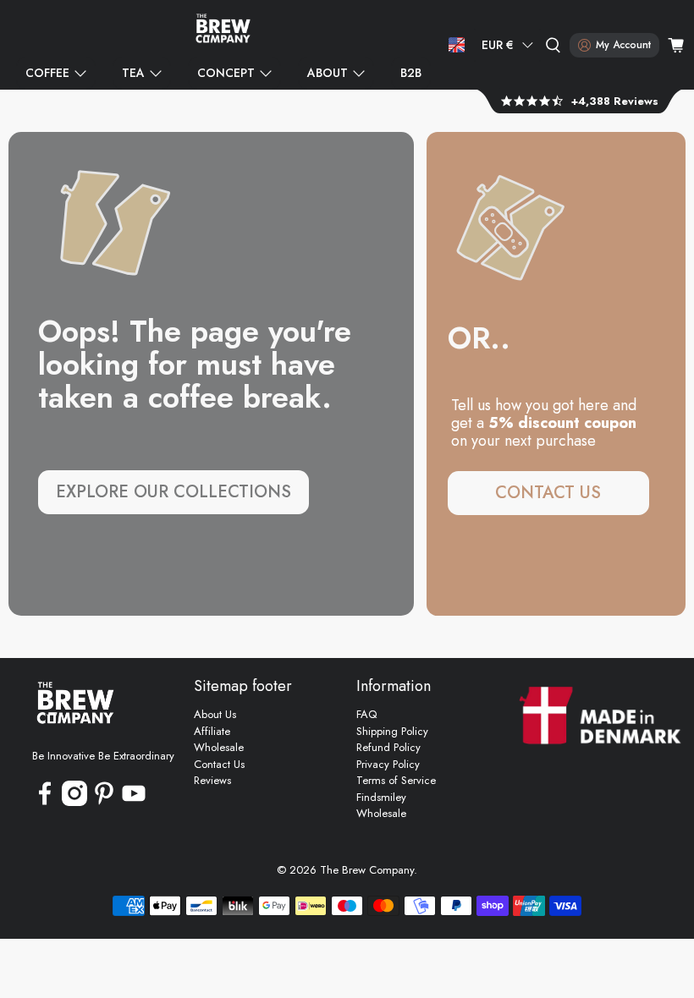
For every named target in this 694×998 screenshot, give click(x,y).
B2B (410, 72)
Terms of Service (396, 780)
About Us (215, 714)
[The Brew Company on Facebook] (45, 802)
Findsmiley (381, 797)
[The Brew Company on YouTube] (133, 802)
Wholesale (219, 747)
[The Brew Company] (223, 28)
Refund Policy (388, 747)
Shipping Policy (392, 731)
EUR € (498, 44)
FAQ (366, 714)
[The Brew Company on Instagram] (74, 802)
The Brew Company (367, 870)
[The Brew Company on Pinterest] (104, 802)
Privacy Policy (388, 764)
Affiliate (212, 731)
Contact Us (219, 764)
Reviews (212, 780)
